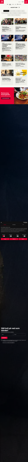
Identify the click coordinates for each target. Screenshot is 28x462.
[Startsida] (2, 2)
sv (21, 1)
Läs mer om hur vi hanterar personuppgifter (8, 342)
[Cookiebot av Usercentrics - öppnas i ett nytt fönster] (24, 222)
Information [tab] (14, 224)
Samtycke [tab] (5, 224)
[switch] (11, 236)
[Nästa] (19, 7)
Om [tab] (23, 224)
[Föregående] (9, 7)
